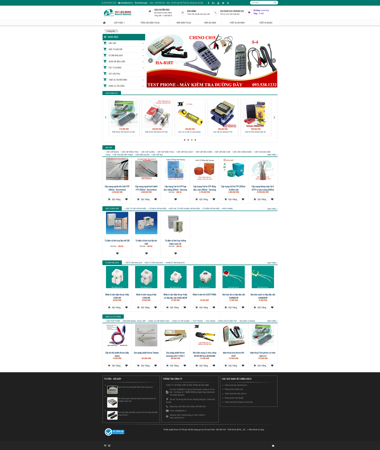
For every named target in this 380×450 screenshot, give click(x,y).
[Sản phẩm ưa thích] (126, 199)
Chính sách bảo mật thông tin (236, 385)
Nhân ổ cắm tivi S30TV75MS (204, 294)
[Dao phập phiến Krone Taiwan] (146, 335)
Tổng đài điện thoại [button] (150, 22)
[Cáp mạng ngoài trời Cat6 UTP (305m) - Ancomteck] (117, 169)
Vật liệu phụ (114, 74)
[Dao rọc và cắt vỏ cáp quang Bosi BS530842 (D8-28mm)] (190, 114)
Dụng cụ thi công (117, 86)
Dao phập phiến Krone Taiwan (146, 353)
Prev (150, 60)
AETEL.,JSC (241, 429)
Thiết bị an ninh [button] (237, 22)
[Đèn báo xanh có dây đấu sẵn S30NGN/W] (263, 277)
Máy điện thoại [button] (184, 22)
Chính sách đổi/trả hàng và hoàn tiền (239, 402)
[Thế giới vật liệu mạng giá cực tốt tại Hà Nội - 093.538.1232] (117, 12)
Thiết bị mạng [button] (265, 22)
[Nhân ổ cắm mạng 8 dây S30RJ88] (146, 277)
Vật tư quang (115, 67)
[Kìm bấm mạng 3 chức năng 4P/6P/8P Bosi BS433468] (204, 335)
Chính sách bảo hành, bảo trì (235, 393)
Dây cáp (112, 43)
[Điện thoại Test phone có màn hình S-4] (124, 114)
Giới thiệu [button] (119, 22)
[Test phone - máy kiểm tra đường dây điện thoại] (212, 60)
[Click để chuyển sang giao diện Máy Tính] (109, 445)
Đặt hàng (115, 199)
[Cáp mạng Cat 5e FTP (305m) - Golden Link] (234, 169)
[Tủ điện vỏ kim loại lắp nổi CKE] (117, 223)
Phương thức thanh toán (234, 389)
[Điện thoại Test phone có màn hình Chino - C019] (157, 114)
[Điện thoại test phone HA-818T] (234, 335)
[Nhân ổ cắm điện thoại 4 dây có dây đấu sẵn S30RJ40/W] (175, 277)
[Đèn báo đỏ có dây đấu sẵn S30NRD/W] (234, 277)
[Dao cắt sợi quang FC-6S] (223, 114)
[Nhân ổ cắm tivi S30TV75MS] (204, 277)
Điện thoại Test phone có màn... (124, 132)
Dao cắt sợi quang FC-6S (223, 132)
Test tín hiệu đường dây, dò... (256, 132)
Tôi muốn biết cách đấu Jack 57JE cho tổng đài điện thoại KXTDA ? (138, 413)
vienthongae (142, 3)
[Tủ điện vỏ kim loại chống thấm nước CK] (175, 223)
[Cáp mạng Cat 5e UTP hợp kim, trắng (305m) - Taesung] (175, 169)
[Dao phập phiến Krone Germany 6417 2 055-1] (175, 335)
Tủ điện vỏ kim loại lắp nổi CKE (117, 240)
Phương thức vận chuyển (234, 398)
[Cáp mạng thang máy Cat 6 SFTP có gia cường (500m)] (263, 169)
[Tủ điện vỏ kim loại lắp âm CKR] (146, 223)
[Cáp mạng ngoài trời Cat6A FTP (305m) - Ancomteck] (146, 169)
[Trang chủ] (104, 22)
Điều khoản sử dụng (256, 429)
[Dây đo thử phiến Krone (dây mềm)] (117, 335)
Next (273, 60)
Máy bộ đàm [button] (210, 22)
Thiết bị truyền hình (118, 80)
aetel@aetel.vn (127, 3)
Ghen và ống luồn (117, 61)
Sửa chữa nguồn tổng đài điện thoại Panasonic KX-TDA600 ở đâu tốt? (137, 399)
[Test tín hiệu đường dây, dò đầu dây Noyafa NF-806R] (256, 114)
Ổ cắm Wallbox (116, 55)
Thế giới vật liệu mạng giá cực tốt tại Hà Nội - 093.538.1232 (203, 429)
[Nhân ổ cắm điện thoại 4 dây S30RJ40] (117, 277)
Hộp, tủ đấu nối (115, 49)
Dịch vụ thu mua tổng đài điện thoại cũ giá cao (135, 387)
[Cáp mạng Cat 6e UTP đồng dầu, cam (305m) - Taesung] (204, 169)
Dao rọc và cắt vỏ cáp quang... (190, 132)
